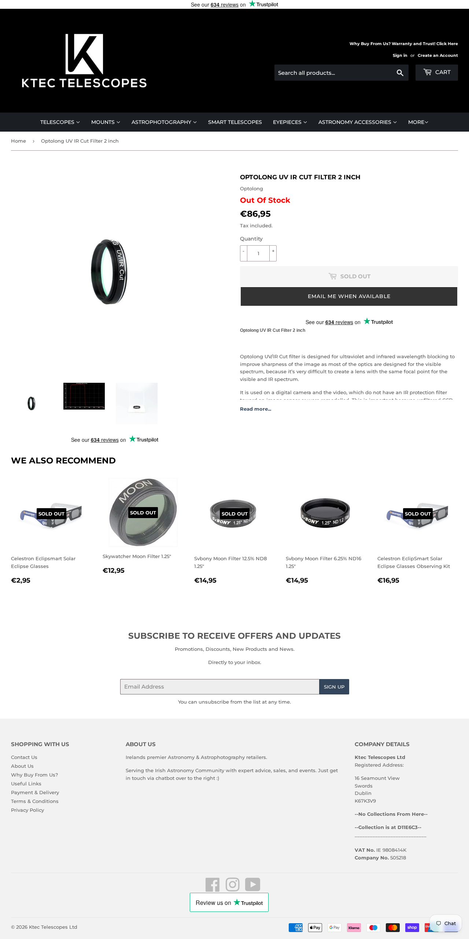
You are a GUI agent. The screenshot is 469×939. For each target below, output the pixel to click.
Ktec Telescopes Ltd (53, 927)
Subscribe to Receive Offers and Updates (234, 636)
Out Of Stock (265, 200)
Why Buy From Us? (34, 775)
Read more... (255, 409)
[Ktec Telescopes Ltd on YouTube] (253, 889)
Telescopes (58, 122)
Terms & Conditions (35, 801)
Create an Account (438, 55)
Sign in (400, 55)
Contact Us (24, 757)
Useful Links (26, 783)
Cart (442, 72)
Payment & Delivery (35, 792)
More (416, 122)
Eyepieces (288, 122)
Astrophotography (162, 122)
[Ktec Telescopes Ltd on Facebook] (212, 889)
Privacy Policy (27, 810)
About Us (22, 766)
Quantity (251, 238)
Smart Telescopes (235, 122)
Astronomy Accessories (355, 122)
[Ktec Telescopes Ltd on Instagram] (232, 889)
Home (18, 141)
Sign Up (334, 687)
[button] (349, 296)
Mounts (103, 122)
